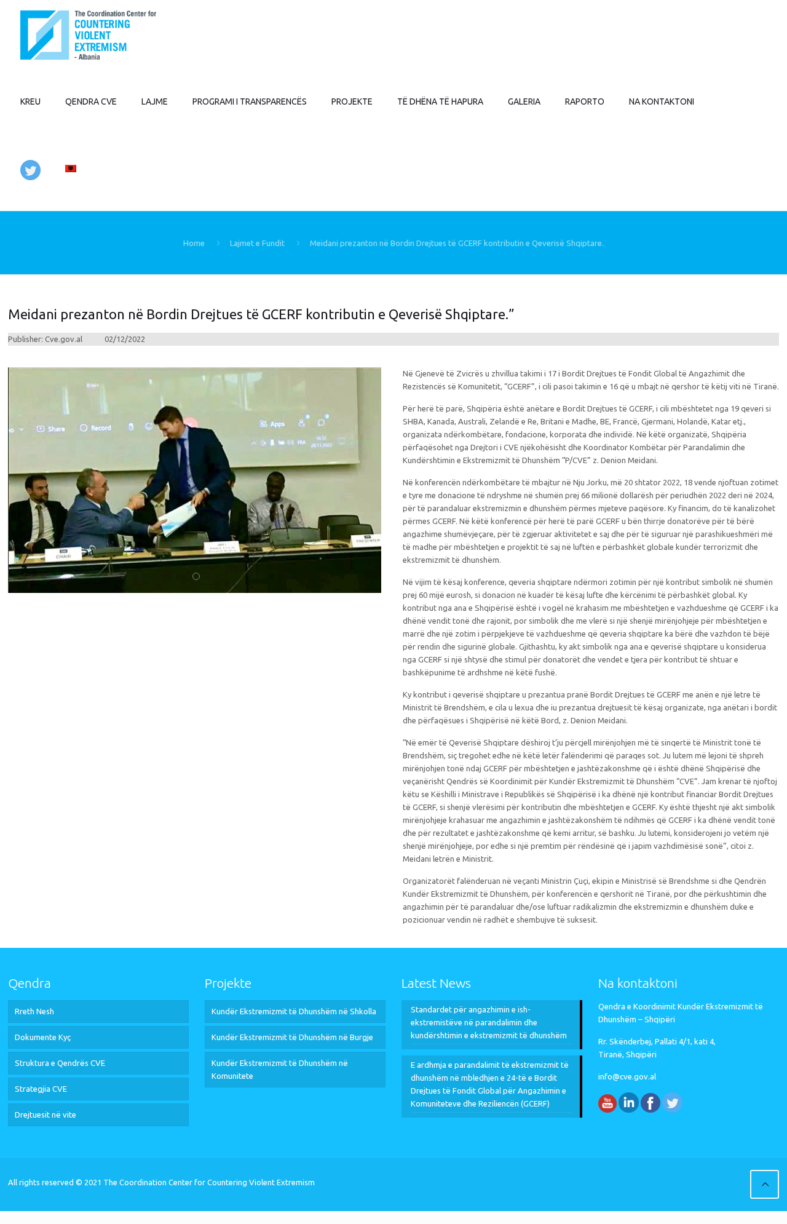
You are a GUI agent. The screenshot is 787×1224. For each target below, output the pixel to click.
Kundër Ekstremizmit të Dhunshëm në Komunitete (280, 1069)
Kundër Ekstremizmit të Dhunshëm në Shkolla (294, 1011)
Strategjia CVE (41, 1088)
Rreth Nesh (34, 1011)
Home (194, 243)
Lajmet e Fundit (257, 243)
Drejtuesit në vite (45, 1114)
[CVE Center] (88, 34)
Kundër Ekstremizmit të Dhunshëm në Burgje (292, 1037)
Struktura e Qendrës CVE (60, 1063)
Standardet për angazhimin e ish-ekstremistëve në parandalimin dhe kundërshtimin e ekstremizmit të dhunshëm (489, 1022)
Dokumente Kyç (43, 1037)
